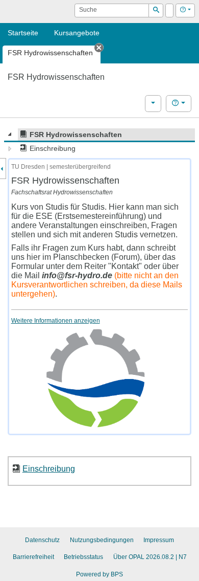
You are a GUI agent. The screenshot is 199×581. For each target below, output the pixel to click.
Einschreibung (48, 468)
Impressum (158, 540)
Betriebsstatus (83, 557)
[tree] (99, 141)
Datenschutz (42, 540)
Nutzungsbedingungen (102, 540)
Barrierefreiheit (33, 557)
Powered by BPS (99, 574)
